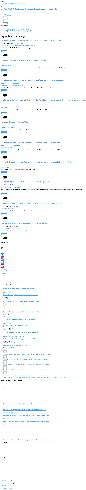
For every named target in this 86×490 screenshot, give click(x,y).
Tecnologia (5, 18)
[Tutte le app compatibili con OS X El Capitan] (9, 342)
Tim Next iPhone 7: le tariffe (14, 122)
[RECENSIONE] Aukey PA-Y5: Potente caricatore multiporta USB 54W (30, 142)
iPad (37, 377)
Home (4, 14)
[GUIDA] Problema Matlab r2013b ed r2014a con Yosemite (20, 332)
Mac (16, 377)
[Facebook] (43, 255)
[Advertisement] (41, 468)
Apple (4, 17)
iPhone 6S (23, 377)
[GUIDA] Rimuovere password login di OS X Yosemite (19, 319)
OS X (15, 377)
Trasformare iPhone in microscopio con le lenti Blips (25, 223)
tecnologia (2, 377)
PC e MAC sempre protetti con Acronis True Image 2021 (16, 29)
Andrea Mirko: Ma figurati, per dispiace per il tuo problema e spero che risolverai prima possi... (26, 364)
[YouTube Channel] (43, 266)
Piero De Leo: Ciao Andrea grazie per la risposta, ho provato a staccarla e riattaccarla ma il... (25, 370)
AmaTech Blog (68, 377)
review (12, 377)
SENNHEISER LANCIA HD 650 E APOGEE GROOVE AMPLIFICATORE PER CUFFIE (31, 203)
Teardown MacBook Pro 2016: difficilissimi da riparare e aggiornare (32, 40)
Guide (4, 19)
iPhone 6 (32, 377)
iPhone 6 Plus (27, 377)
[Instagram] (43, 258)
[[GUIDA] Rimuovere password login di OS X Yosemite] (8, 317)
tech (5, 377)
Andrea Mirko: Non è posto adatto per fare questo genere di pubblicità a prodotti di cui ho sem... (26, 354)
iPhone (35, 377)
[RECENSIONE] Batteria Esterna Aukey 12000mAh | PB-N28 (25, 182)
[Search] (1, 1)
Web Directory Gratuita (6, 480)
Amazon (64, 377)
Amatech (71, 377)
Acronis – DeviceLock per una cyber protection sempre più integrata (19, 33)
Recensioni (5, 22)
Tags (4, 273)
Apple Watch (53, 377)
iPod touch (19, 377)
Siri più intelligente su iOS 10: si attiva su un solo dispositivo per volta (36, 162)
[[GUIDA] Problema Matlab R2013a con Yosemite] (7, 323)
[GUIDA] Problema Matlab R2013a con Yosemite (17, 326)
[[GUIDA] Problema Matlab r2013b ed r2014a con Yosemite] (7, 329)
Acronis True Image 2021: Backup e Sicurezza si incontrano (17, 30)
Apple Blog (8, 15)
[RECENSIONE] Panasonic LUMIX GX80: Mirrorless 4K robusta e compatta (32, 80)
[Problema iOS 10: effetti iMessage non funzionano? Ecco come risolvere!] (13, 336)
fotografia (44, 377)
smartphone (8, 377)
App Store (49, 377)
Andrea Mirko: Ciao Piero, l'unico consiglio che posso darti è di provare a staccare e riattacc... (25, 375)
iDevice (41, 377)
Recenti (5, 269)
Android (61, 377)
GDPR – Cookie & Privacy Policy (8, 488)
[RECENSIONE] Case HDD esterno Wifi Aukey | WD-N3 (23, 60)
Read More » (4, 50)
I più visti (5, 270)
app (58, 377)
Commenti (5, 271)
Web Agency (3, 485)
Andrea (2, 43)
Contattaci (5, 23)
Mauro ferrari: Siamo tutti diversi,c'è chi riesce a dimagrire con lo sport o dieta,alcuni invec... (25, 359)
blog (47, 377)
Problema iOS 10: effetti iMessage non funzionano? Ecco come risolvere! (24, 339)
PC (13, 377)
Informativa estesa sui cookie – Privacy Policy (14, 3)
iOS (39, 377)
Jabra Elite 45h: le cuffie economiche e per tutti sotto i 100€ (17, 31)
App (4, 20)
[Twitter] (43, 262)
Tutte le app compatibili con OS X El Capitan (16, 345)
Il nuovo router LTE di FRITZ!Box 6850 (12, 28)
